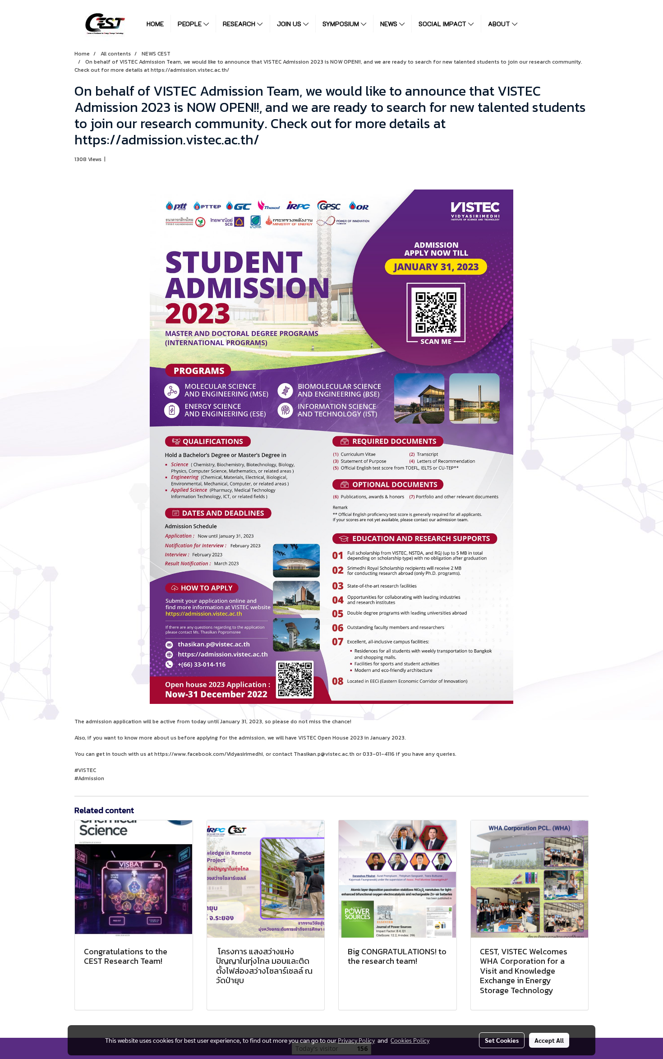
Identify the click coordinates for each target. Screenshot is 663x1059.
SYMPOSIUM (341, 23)
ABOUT (500, 23)
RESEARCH (240, 23)
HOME (155, 23)
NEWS (389, 23)
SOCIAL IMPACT (443, 23)
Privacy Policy (356, 1040)
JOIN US (290, 23)
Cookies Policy (410, 1040)
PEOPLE (190, 23)
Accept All (549, 1040)
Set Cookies (502, 1040)
